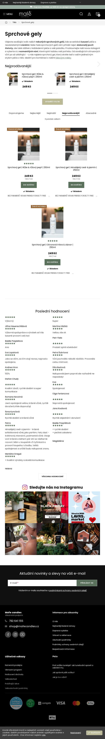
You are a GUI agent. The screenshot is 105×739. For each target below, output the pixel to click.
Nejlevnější (35, 113)
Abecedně (91, 113)
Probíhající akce (12, 683)
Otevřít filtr (52, 101)
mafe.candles (15, 634)
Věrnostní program (13, 670)
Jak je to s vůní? (59, 677)
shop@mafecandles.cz (24, 626)
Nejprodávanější (71, 113)
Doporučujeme (16, 113)
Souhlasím (95, 733)
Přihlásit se (86, 583)
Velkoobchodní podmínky (16, 688)
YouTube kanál (22, 634)
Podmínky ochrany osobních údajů (68, 644)
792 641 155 (16, 621)
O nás (5, 2)
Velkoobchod (11, 679)
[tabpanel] (28, 80)
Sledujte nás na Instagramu (56, 487)
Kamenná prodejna (13, 665)
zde (44, 735)
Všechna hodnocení (52, 476)
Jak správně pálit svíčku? (63, 672)
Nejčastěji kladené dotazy (24, 2)
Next (98, 64)
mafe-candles (8, 634)
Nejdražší (51, 113)
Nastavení (75, 732)
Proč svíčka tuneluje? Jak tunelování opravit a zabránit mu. (72, 666)
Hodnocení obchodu (14, 674)
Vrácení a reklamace (61, 635)
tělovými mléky (63, 57)
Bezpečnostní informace (63, 649)
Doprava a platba (48, 2)
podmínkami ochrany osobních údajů (68, 590)
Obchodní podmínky (61, 640)
